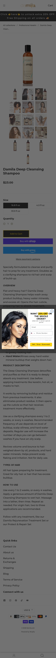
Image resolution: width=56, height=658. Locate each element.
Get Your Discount (41, 345)
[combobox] (32, 333)
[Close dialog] (52, 311)
